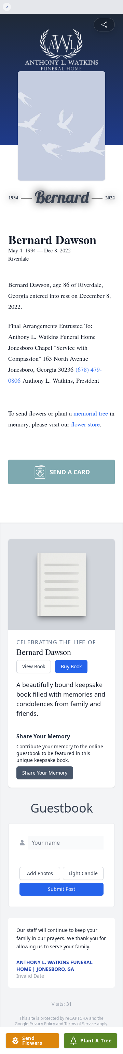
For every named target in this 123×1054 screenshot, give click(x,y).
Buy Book (71, 666)
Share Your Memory (44, 772)
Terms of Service (80, 1024)
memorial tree (90, 413)
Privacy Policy (42, 1024)
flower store (85, 424)
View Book (33, 666)
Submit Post (61, 889)
